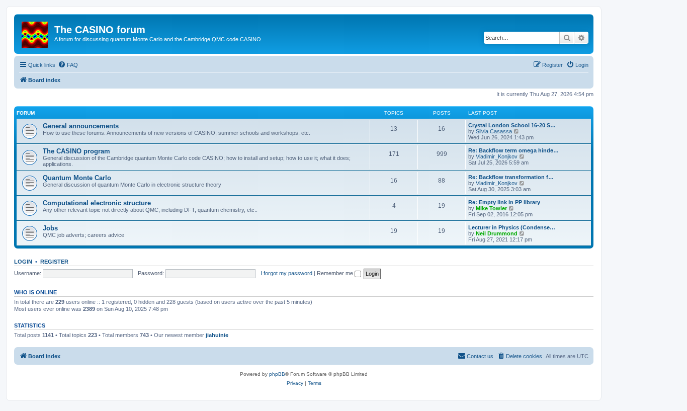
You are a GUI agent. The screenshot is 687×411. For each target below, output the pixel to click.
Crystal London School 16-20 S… (512, 125)
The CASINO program (76, 151)
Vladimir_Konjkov (497, 156)
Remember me (336, 273)
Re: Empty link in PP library (504, 202)
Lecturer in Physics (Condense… (511, 227)
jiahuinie (217, 335)
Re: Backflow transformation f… (511, 177)
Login (23, 262)
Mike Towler (491, 208)
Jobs (50, 228)
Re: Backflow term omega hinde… (513, 150)
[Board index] (35, 33)
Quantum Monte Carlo (77, 178)
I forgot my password (286, 273)
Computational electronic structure (97, 203)
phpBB (277, 374)
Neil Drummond (497, 233)
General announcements (81, 126)
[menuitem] (68, 65)
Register (54, 262)
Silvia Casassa (494, 131)
